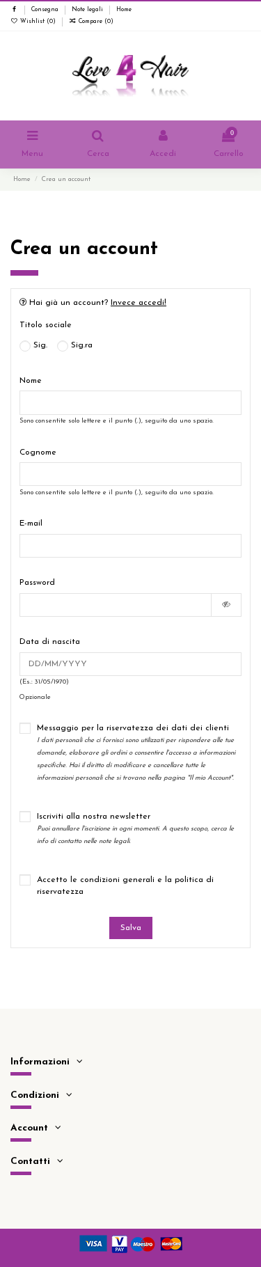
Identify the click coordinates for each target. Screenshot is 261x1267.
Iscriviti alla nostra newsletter (135, 828)
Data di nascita (49, 642)
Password (37, 583)
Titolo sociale (45, 325)
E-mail (30, 523)
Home (124, 10)
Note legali (88, 10)
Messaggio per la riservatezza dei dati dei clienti (136, 752)
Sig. (39, 345)
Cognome (37, 452)
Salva (130, 928)
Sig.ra (80, 345)
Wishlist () (38, 21)
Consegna (46, 10)
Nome (30, 381)
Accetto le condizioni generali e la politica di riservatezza (125, 886)
